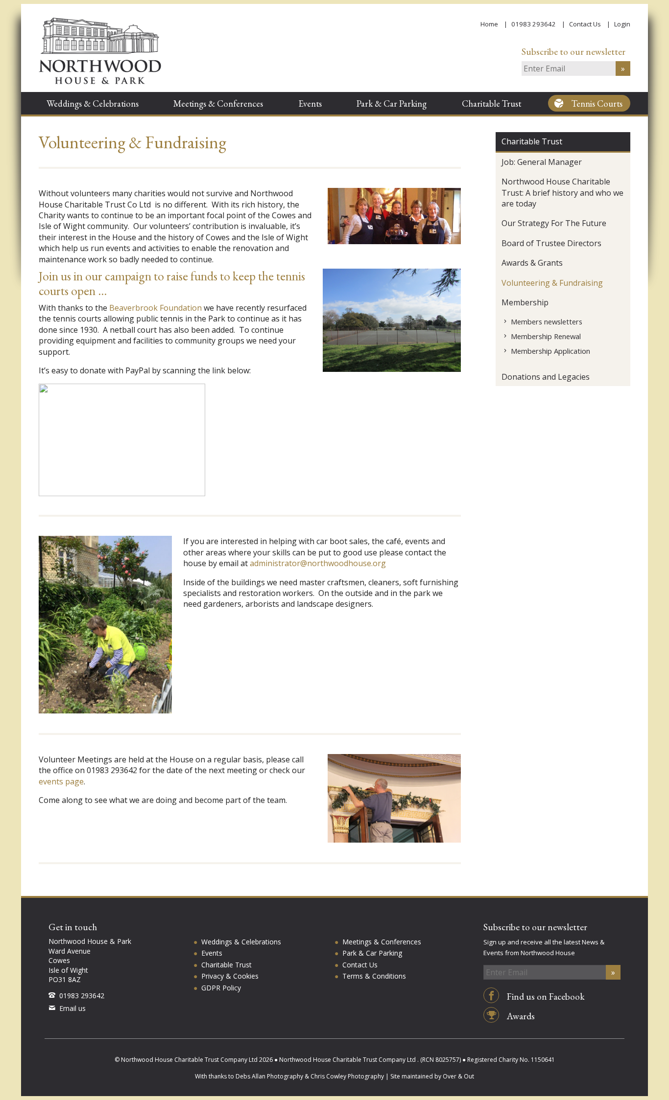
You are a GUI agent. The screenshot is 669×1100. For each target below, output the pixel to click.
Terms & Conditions (374, 976)
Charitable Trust (491, 103)
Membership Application (550, 351)
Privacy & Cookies (230, 976)
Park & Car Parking (392, 103)
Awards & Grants (532, 262)
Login (622, 24)
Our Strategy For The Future (554, 223)
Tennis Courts (597, 103)
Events (310, 103)
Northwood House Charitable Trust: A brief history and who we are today (562, 192)
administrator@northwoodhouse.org (318, 563)
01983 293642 (533, 24)
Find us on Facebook (545, 996)
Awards (520, 1016)
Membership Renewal (546, 336)
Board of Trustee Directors (551, 243)
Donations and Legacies (546, 376)
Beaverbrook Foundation (155, 307)
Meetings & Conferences (218, 103)
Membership (525, 302)
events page (61, 781)
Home (489, 24)
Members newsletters (546, 321)
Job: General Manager (542, 162)
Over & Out (458, 1076)
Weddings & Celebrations (93, 103)
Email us (72, 1008)
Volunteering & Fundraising (552, 282)
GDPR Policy (221, 987)
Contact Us (585, 24)
